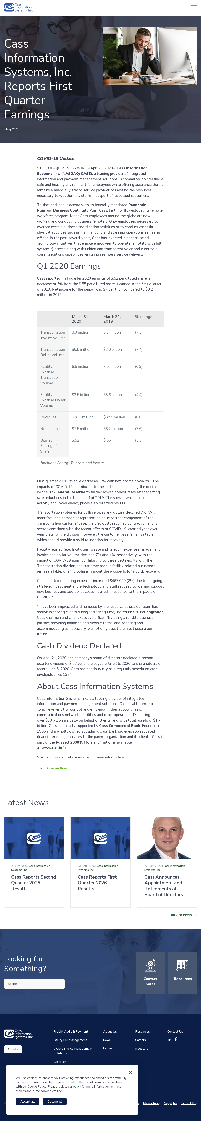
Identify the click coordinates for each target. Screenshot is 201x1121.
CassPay (60, 1062)
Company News (57, 768)
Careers (140, 1040)
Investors (141, 1049)
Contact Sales (150, 981)
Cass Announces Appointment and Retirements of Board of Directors (163, 886)
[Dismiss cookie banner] (130, 1073)
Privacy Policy (151, 1103)
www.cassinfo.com (58, 747)
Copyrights (170, 1103)
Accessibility (189, 1103)
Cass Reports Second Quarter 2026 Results (33, 883)
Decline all (54, 1101)
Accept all (27, 1101)
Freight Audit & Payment (71, 1031)
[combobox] (34, 984)
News (107, 1040)
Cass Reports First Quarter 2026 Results (97, 883)
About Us (110, 1031)
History (107, 1048)
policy (77, 1086)
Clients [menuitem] (13, 1049)
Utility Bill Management (70, 1040)
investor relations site (70, 757)
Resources (183, 978)
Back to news (181, 915)
